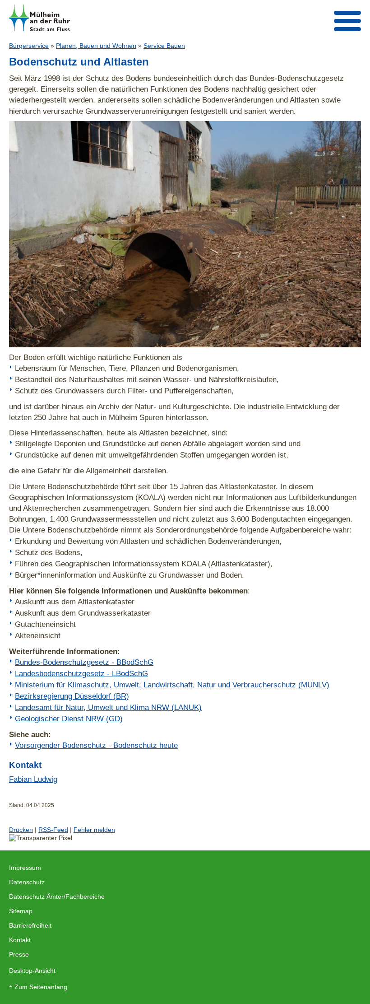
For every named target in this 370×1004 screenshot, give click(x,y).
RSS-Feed (53, 829)
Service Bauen (164, 45)
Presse (19, 954)
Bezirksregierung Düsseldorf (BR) (72, 695)
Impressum (25, 867)
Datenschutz (27, 882)
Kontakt (20, 939)
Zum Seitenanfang (40, 986)
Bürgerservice (29, 45)
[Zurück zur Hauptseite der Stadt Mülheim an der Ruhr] (39, 18)
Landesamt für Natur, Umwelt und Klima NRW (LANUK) (108, 707)
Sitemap (20, 911)
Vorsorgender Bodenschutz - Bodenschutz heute (96, 745)
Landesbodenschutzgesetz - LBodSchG (81, 673)
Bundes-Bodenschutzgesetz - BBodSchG (84, 662)
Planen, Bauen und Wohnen (96, 45)
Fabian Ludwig (33, 779)
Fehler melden (94, 829)
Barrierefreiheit (30, 925)
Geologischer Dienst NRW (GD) (69, 718)
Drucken (21, 829)
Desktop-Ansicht (32, 970)
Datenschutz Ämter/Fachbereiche (57, 896)
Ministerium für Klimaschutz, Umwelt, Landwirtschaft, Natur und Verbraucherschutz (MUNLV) (172, 684)
